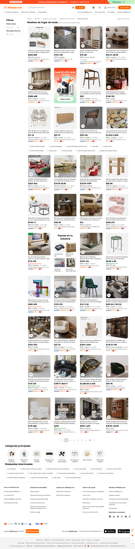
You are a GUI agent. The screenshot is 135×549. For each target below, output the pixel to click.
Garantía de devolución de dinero (40, 495)
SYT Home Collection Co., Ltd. (63, 187)
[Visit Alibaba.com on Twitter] (118, 516)
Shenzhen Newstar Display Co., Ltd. (39, 310)
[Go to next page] (94, 440)
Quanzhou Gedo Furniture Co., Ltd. (116, 100)
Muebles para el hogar (50, 19)
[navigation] (15, 230)
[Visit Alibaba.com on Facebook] (110, 516)
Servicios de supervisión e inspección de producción (38, 507)
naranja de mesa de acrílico (16, 473)
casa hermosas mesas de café (86, 150)
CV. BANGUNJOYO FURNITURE (89, 226)
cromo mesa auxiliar (80, 469)
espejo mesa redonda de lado (109, 150)
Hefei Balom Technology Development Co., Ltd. (91, 61)
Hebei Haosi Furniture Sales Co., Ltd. (91, 308)
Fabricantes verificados (63, 491)
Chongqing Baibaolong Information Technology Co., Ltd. (65, 226)
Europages (96, 540)
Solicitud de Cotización (63, 495)
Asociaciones (113, 508)
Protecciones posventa (37, 503)
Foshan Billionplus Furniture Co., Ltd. (91, 391)
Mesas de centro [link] (83, 19)
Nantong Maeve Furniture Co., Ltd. (90, 349)
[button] (73, 7)
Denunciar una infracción (90, 512)
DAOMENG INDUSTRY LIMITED (115, 388)
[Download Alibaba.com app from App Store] (110, 531)
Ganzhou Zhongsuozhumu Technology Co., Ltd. (65, 349)
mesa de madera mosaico (38, 146)
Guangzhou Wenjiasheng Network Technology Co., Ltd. (39, 187)
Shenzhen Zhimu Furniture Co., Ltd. (39, 100)
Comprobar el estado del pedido (118, 499)
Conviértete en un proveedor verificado (118, 503)
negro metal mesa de (87, 473)
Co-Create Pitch (9, 495)
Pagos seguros (34, 491)
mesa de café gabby (56, 146)
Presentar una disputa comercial (93, 499)
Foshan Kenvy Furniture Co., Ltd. (116, 139)
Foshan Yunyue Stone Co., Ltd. (89, 265)
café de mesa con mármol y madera (32, 469)
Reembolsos (86, 503)
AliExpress (39, 540)
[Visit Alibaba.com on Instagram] (122, 516)
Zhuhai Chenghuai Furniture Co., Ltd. (65, 389)
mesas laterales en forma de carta (77, 146)
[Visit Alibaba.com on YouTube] (126, 516)
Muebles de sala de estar (67, 19)
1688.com (47, 540)
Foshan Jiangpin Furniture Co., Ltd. (90, 100)
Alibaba (29, 19)
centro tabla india (97, 469)
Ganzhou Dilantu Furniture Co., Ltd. (38, 139)
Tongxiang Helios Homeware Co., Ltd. (91, 187)
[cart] (99, 8)
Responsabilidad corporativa (12, 499)
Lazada (67, 540)
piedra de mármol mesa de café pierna (58, 469)
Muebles (37, 19)
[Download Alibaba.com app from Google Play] (124, 531)
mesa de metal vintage (37, 150)
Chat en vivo (86, 495)
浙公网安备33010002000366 (100, 546)
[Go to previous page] (62, 440)
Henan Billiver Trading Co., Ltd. (63, 59)
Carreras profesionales (11, 503)
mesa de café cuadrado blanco (67, 473)
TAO (83, 540)
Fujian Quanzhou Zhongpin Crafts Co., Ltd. (117, 267)
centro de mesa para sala (73, 477)
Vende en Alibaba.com (115, 491)
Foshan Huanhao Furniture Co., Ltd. (39, 349)
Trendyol (88, 540)
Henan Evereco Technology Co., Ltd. (117, 430)
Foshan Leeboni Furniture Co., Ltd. (116, 308)
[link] (132, 530)
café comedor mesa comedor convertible (41, 473)
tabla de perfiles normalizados (16, 477)
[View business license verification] (85, 546)
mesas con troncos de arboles (39, 477)
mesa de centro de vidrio (114, 469)
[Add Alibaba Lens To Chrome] (32, 531)
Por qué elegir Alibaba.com (12, 491)
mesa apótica (12, 469)
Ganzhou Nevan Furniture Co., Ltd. (38, 267)
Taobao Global (75, 540)
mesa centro (57, 477)
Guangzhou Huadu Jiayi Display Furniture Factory (117, 349)
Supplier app (73, 531)
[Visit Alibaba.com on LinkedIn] (114, 516)
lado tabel (95, 146)
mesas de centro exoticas (106, 473)
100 (90, 440)
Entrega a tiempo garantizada (39, 499)
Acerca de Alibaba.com (11, 487)
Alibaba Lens (13, 531)
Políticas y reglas (35, 512)
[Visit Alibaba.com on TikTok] (130, 516)
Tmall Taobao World (58, 540)
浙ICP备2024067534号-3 (118, 546)
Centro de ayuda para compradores (93, 491)
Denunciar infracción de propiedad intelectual (93, 507)
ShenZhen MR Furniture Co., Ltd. (38, 389)
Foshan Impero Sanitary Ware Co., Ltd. (65, 432)
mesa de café (107, 146)
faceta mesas (53, 150)
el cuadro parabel (67, 150)
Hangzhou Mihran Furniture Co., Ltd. (117, 187)
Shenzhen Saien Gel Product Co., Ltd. (39, 59)
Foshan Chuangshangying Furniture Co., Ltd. (65, 139)
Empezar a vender (114, 495)
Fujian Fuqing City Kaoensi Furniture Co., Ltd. (117, 59)
